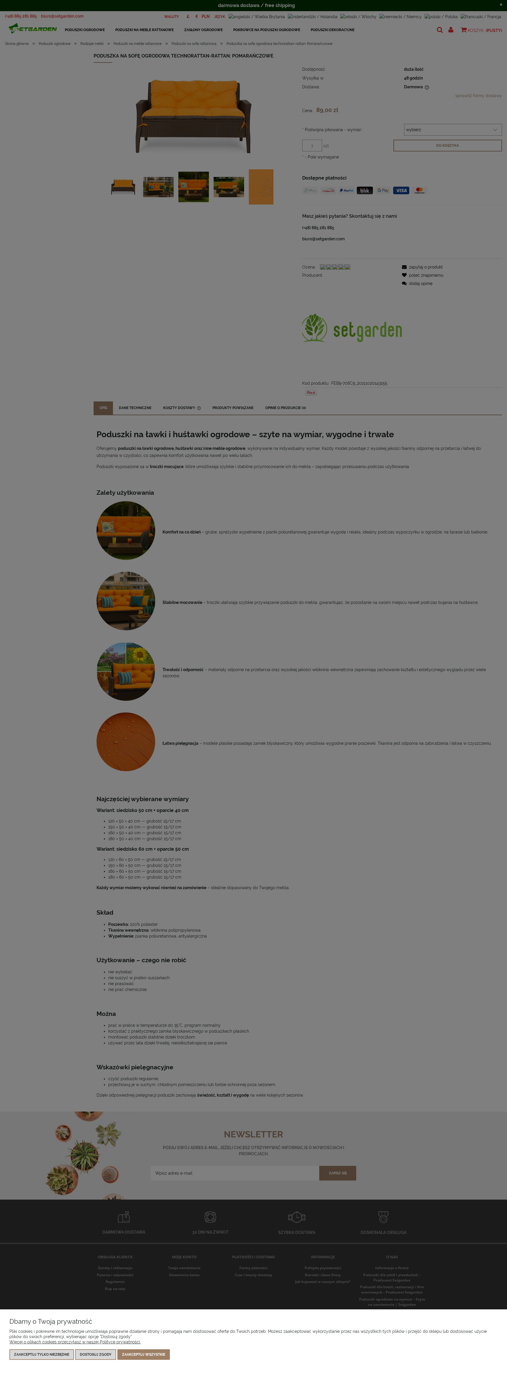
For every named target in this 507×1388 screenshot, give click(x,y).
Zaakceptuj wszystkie (143, 1354)
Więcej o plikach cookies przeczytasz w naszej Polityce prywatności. (75, 1342)
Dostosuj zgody (95, 1354)
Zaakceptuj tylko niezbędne (41, 1354)
